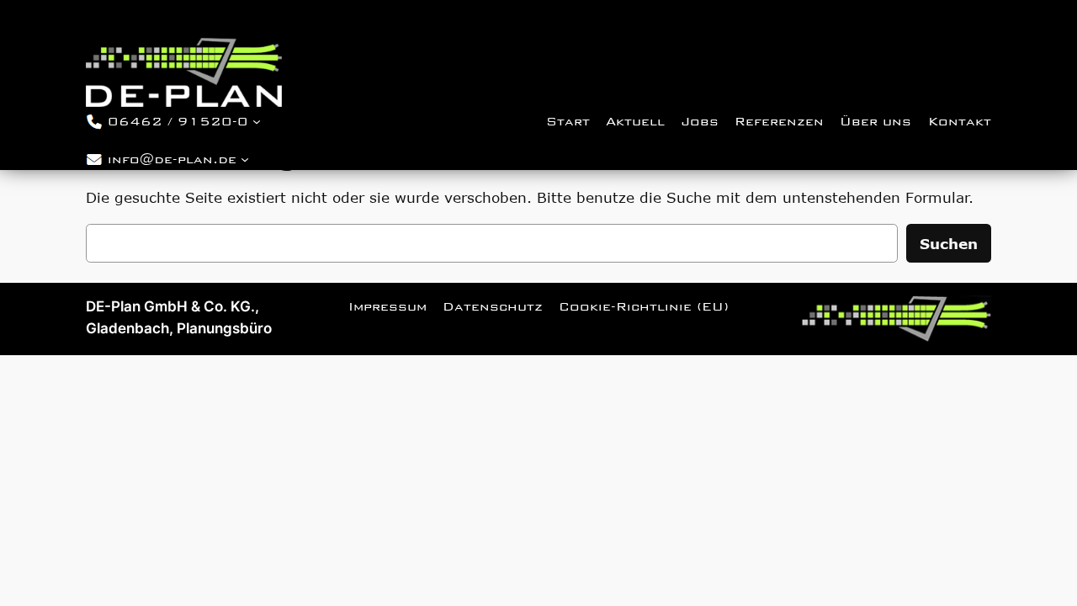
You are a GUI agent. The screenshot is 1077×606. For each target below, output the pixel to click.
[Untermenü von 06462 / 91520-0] (256, 120)
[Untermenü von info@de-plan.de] (245, 159)
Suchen (949, 243)
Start (568, 121)
